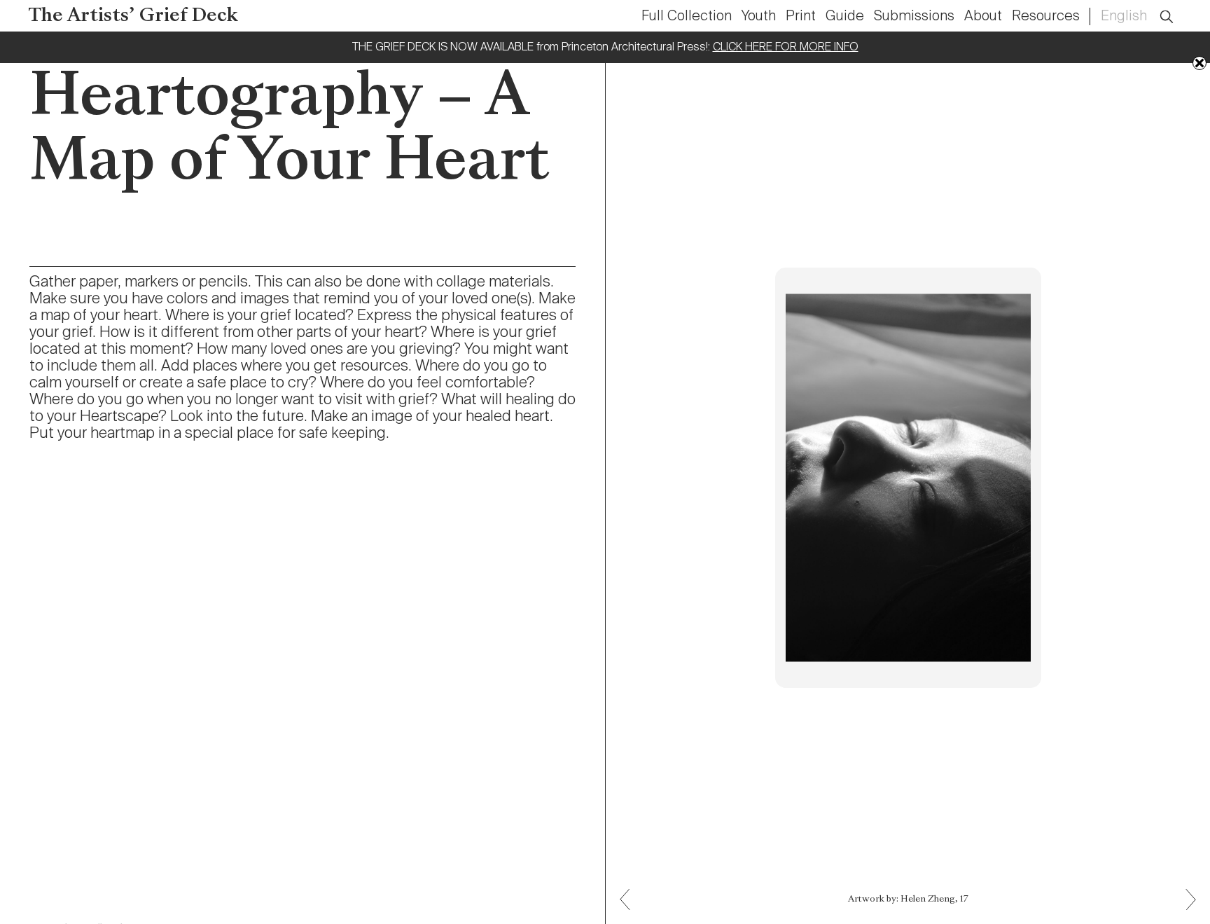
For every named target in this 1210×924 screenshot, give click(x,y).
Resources (1046, 17)
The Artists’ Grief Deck (133, 16)
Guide (845, 17)
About (983, 17)
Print (801, 17)
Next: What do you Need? (630, 889)
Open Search (1175, 8)
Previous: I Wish (1185, 909)
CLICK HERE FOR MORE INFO (785, 47)
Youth (759, 17)
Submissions (914, 17)
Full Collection (686, 17)
